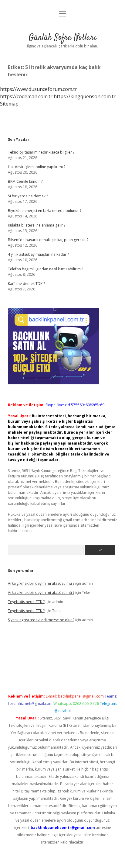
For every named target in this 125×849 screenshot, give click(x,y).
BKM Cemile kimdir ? (25, 181)
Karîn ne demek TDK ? (26, 283)
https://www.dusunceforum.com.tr (38, 89)
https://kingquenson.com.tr (85, 96)
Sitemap (9, 103)
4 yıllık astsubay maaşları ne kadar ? (38, 254)
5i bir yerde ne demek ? (28, 196)
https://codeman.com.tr (26, 96)
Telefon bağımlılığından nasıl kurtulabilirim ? (45, 269)
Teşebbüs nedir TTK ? (26, 601)
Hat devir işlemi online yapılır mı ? (36, 166)
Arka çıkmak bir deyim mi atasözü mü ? (41, 583)
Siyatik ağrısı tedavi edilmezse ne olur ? (41, 619)
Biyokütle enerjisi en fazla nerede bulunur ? (44, 210)
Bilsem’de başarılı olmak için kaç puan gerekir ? (48, 239)
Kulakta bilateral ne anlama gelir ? (36, 225)
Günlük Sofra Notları (62, 38)
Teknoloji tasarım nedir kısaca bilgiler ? (41, 152)
